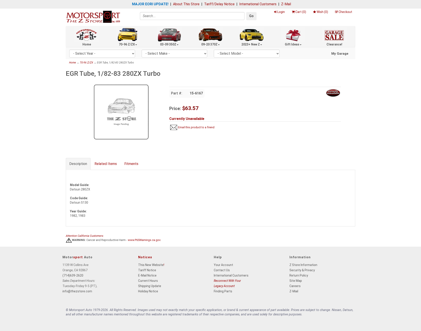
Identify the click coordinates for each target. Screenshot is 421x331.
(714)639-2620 (72, 275)
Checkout (345, 12)
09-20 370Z (209, 44)
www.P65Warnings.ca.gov (144, 240)
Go (251, 16)
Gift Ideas (292, 44)
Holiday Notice (148, 291)
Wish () (322, 12)
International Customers (258, 4)
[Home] (93, 16)
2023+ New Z (250, 44)
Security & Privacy (302, 270)
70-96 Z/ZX (127, 44)
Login (281, 12)
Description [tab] (78, 164)
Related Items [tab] (106, 164)
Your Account (223, 265)
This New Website (151, 265)
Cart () (300, 12)
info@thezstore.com (77, 291)
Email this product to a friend (196, 127)
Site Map (295, 280)
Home (86, 44)
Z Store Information (303, 265)
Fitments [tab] (131, 164)
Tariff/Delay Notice (219, 4)
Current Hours (148, 280)
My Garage (339, 54)
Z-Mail (286, 4)
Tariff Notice (147, 270)
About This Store (186, 4)
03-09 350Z (168, 44)
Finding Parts (223, 291)
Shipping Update (149, 286)
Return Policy (298, 275)
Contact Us (222, 270)
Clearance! (334, 44)
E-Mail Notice (147, 275)
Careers (295, 286)
